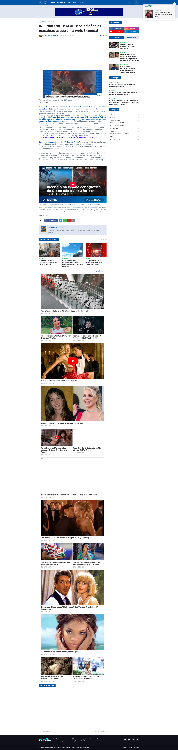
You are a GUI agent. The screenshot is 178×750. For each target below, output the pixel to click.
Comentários (131, 38)
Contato (136, 747)
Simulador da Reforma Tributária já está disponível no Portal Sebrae (123, 93)
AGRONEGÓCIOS (124, 139)
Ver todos (104, 239)
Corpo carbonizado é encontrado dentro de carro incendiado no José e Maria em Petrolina (72, 263)
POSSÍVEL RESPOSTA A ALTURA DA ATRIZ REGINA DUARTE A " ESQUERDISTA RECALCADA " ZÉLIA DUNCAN (129, 57)
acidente (124, 117)
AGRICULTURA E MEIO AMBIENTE (124, 134)
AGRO (124, 136)
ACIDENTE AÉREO (124, 120)
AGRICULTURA (124, 131)
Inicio (124, 747)
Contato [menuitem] (81, 2)
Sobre (130, 747)
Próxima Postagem (100, 731)
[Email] (73, 220)
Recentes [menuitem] (71, 2)
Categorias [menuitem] (61, 2)
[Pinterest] (69, 220)
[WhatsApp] (106, 35)
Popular (116, 38)
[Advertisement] (73, 54)
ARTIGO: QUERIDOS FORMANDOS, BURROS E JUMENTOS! (128, 46)
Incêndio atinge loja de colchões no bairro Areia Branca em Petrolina (94, 262)
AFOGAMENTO (124, 128)
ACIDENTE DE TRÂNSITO (124, 125)
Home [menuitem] (53, 2)
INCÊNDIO (51, 22)
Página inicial (43, 22)
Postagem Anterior (45, 731)
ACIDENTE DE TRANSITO (124, 123)
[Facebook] (101, 35)
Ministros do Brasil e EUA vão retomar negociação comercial (122, 85)
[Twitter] (103, 35)
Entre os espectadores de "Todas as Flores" (59, 142)
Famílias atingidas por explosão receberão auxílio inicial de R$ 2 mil (48, 262)
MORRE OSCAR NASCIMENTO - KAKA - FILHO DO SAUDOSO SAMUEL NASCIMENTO (127, 69)
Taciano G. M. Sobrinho (56, 227)
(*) (124, 114)
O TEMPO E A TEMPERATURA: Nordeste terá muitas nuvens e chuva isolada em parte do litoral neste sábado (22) (124, 102)
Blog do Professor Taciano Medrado (59, 747)
